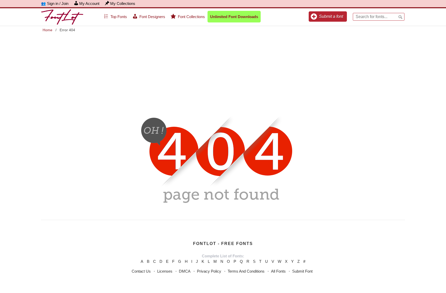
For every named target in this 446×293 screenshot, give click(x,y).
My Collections (122, 3)
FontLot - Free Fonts (223, 243)
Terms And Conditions (246, 271)
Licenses (164, 271)
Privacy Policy (209, 271)
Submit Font (302, 271)
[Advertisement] (223, 70)
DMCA (184, 271)
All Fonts (278, 271)
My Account (89, 3)
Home (47, 30)
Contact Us (141, 271)
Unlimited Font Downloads (234, 16)
